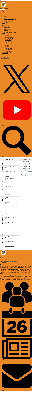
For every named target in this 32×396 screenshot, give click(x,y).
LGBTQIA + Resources (8, 39)
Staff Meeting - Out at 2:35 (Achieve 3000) (12, 161)
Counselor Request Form (7, 29)
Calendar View (29, 171)
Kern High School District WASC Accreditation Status (12, 38)
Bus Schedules (7, 46)
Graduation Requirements (7, 31)
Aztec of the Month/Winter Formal (10, 171)
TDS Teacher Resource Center (8, 52)
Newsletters (5, 15)
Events (23, 174)
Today (22, 171)
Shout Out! (5, 50)
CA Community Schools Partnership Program (10, 19)
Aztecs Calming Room (7, 27)
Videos (5, 18)
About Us (5, 12)
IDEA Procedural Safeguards (9, 37)
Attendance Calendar (25, 175)
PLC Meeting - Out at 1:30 (9, 166)
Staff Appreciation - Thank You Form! (9, 51)
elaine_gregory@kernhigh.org (23, 278)
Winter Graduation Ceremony (9, 204)
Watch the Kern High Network (9, 41)
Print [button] (22, 159)
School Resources (6, 42)
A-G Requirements (6, 26)
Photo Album (5, 16)
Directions (6, 47)
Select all (30, 176)
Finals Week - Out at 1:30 (9, 186)
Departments (5, 20)
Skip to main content (3, 1)
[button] (3, 11)
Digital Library (6, 22)
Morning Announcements (7, 14)
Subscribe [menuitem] (30, 159)
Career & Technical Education (8, 21)
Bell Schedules (7, 45)
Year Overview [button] (26, 159)
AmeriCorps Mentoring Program (9, 43)
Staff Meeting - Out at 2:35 (9, 178)
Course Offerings (6, 30)
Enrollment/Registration (8, 48)
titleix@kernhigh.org (16, 277)
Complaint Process (7, 35)
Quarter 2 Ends (7, 200)
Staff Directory (6, 17)
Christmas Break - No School (9, 212)
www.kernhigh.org (24, 279)
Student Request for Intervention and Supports (10, 32)
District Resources (6, 34)
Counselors (5, 28)
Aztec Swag (7, 44)
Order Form (5, 54)
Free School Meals (7, 36)
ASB (4, 24)
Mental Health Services (8, 40)
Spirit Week (7, 176)
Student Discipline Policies (8, 49)
